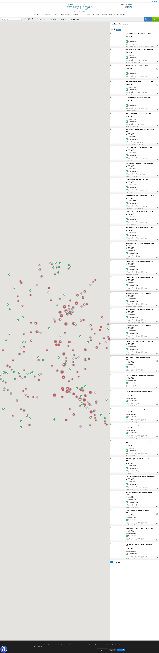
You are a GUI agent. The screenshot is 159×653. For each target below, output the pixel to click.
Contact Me (119, 15)
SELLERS (86, 15)
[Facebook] (128, 7)
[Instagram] (126, 7)
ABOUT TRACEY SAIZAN (70, 15)
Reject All (112, 650)
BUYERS (96, 15)
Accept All (121, 650)
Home (36, 15)
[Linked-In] (131, 7)
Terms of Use (57, 644)
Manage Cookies (102, 650)
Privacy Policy (47, 644)
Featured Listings (50, 15)
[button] (4, 649)
